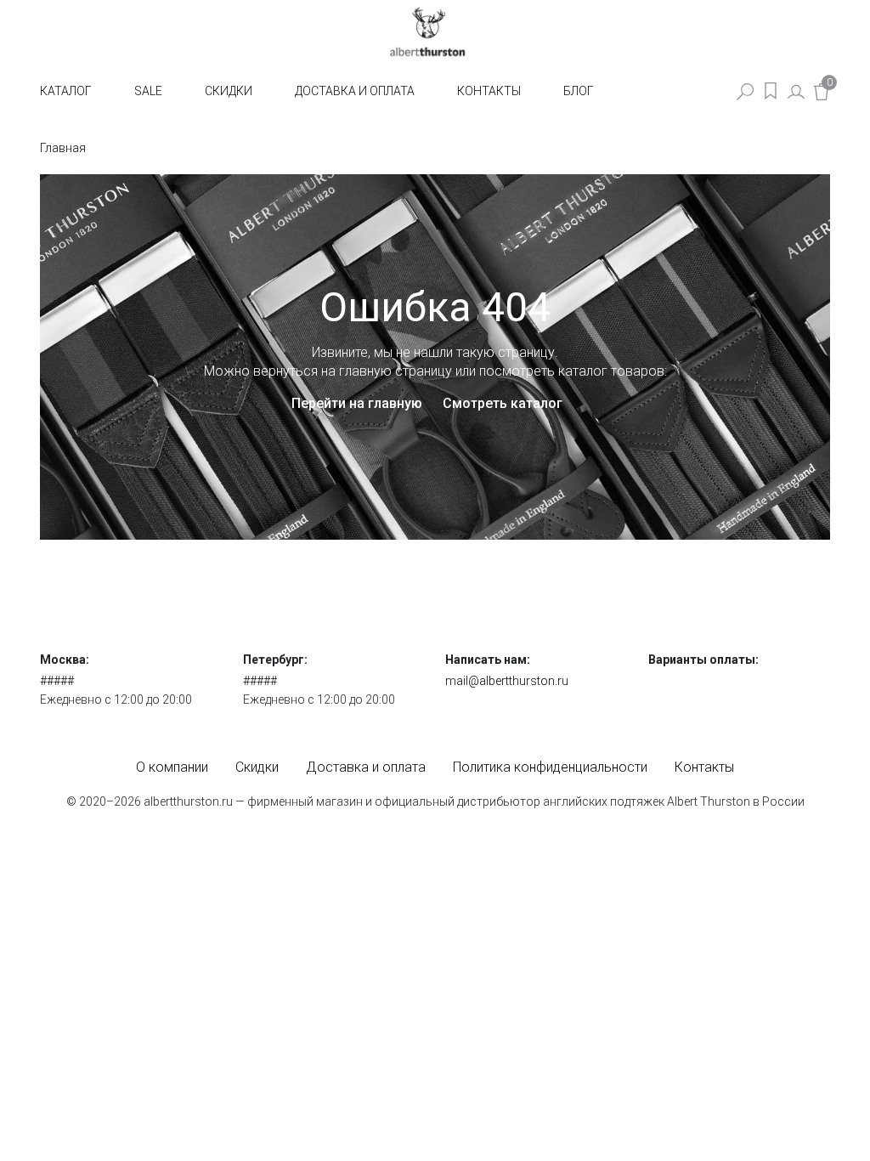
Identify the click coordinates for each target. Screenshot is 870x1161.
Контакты (489, 91)
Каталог (66, 91)
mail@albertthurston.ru (506, 681)
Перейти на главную (356, 403)
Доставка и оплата (355, 91)
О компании (172, 767)
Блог (578, 91)
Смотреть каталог (502, 403)
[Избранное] (770, 91)
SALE (148, 91)
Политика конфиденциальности (550, 767)
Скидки (228, 91)
